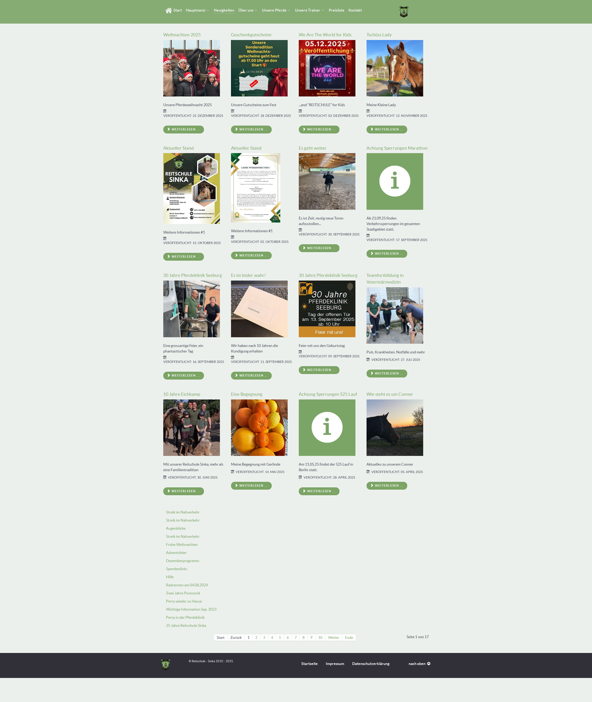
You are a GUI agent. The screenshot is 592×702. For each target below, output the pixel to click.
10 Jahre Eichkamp (181, 394)
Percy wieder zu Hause (184, 601)
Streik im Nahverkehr (183, 512)
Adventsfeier (176, 552)
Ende (349, 637)
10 (320, 637)
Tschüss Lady (379, 34)
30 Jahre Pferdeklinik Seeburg (192, 275)
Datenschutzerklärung (370, 664)
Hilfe (170, 577)
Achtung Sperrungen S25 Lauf (328, 394)
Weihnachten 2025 (182, 34)
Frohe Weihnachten (182, 544)
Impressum (335, 664)
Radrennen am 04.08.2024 (187, 585)
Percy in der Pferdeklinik (185, 617)
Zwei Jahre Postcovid (183, 593)
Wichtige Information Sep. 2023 (191, 609)
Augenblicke (176, 528)
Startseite (309, 664)
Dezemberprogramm (182, 561)
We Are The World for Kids (325, 34)
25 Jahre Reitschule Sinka (186, 625)
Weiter (333, 637)
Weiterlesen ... (185, 129)
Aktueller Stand (178, 148)
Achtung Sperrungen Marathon (397, 148)
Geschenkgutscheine (251, 34)
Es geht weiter (313, 148)
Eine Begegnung (246, 394)
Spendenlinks (176, 569)
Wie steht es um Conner (390, 394)
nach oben (417, 664)
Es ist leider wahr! (248, 275)
